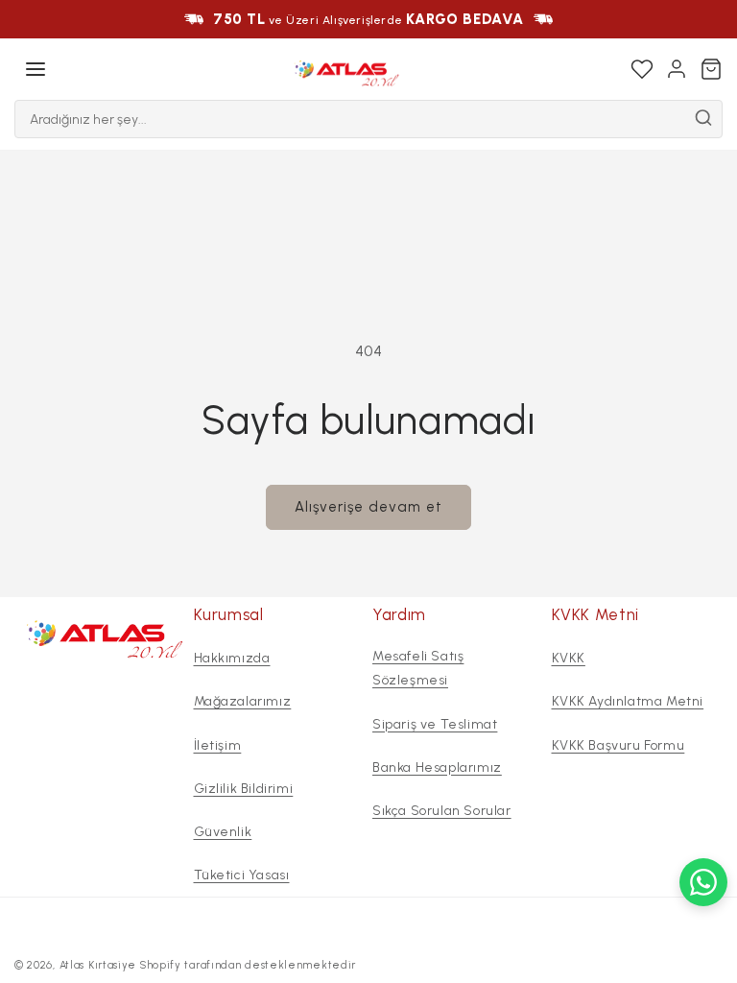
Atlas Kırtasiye (98, 965)
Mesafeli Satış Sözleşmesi (418, 668)
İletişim (218, 745)
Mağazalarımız (243, 701)
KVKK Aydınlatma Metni (628, 701)
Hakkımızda (232, 658)
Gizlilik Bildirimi (244, 788)
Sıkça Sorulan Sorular (441, 811)
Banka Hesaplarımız (437, 767)
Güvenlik (223, 832)
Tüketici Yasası (242, 875)
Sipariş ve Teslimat (434, 724)
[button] (35, 69)
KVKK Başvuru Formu (618, 745)
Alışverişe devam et (368, 506)
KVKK (568, 658)
